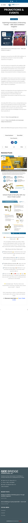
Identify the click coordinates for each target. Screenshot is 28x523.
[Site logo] (14, 4)
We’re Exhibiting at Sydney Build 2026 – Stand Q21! (13, 501)
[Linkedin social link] (12, 1)
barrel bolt (19, 135)
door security (13, 138)
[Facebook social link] (10, 1)
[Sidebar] (2, 158)
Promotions (14, 19)
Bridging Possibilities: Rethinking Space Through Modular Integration (12, 495)
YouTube (3, 515)
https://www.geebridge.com (12, 117)
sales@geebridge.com (10, 484)
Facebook (3, 510)
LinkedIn (3, 512)
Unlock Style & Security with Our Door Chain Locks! (14, 196)
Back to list (14, 147)
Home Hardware (9, 135)
